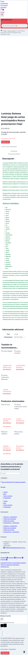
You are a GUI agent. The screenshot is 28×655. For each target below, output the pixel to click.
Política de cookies (8, 521)
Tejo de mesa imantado (7, 419)
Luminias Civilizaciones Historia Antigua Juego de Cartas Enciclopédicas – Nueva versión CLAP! (20, 419)
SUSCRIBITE (4, 478)
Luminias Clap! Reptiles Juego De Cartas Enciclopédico (7, 366)
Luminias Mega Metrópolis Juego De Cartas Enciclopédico (20, 366)
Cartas (7, 146)
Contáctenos (7, 498)
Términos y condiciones (10, 517)
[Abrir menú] (2, 15)
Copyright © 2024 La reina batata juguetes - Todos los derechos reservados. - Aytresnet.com (13, 564)
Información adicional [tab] (14, 154)
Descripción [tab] (14, 151)
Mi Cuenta (3, 12)
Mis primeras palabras (20, 446)
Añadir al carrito (5, 142)
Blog (4, 494)
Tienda (5, 492)
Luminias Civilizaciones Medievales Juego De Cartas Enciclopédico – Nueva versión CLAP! (7, 390)
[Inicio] (1, 30)
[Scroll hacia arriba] (2, 625)
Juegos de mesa (13, 146)
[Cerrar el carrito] (2, 619)
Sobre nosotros (7, 496)
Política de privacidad (9, 519)
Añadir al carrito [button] (20, 429)
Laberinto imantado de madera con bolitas (6, 446)
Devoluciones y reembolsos (11, 523)
